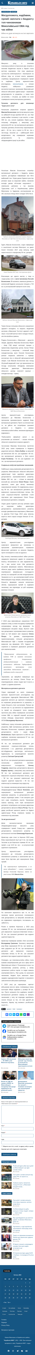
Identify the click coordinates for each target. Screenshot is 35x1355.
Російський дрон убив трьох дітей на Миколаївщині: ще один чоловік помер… (23, 1167)
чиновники (19, 1009)
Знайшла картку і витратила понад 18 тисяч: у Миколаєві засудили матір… (21, 1184)
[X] (10, 1014)
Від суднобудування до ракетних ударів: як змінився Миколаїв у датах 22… (23, 1219)
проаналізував (18, 84)
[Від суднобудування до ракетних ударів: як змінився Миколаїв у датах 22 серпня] (6, 1220)
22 (25, 1294)
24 (5, 1297)
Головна (4, 8)
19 (13, 1294)
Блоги (19, 1308)
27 (17, 1297)
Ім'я (3, 1125)
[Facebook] (7, 1014)
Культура (4, 1311)
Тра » (9, 1302)
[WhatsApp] (21, 1014)
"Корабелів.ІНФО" (9, 1340)
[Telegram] (24, 1014)
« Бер (4, 1302)
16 (29, 1290)
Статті (4, 1314)
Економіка (26, 1308)
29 (25, 1297)
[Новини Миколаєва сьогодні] (17, 2)
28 (21, 1297)
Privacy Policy (5, 1325)
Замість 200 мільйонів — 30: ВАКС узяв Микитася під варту (8, 1060)
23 (29, 1294)
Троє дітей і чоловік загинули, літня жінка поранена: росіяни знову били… (22, 1202)
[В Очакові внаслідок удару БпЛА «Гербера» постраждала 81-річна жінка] (6, 1255)
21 (21, 1294)
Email (3, 1132)
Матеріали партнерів (7, 1330)
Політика (12, 1311)
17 (5, 1294)
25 (9, 1297)
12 (13, 1290)
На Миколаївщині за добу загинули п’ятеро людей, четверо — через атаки (23, 1211)
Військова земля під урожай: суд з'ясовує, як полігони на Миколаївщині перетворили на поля (25, 1062)
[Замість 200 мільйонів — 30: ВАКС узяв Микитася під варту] (9, 1053)
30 (29, 1297)
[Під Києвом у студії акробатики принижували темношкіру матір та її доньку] (6, 1229)
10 (5, 1290)
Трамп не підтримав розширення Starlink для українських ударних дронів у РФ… (23, 1237)
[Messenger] (17, 1014)
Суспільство (11, 8)
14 (21, 1290)
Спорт (26, 1311)
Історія (4, 1308)
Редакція (4, 1322)
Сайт (2, 1139)
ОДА (14, 1009)
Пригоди (19, 1311)
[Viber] (28, 1014)
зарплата (9, 1009)
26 (13, 1297)
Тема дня (13, 11)
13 (17, 1290)
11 (9, 1290)
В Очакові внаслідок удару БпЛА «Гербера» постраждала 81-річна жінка (23, 1255)
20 (17, 1294)
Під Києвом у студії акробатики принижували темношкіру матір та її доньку (22, 1228)
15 (25, 1290)
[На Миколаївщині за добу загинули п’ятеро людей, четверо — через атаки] (6, 1211)
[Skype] (14, 1014)
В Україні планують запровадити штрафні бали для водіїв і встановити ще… (23, 1246)
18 (9, 1294)
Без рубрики (12, 1308)
